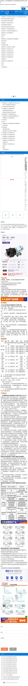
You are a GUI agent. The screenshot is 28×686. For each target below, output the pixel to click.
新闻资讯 (16, 11)
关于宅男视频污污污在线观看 (7, 12)
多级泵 (4, 145)
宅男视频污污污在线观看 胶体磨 (9, 136)
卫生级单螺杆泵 (6, 149)
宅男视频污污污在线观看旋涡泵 (9, 140)
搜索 (23, 8)
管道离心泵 (5, 119)
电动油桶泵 (5, 127)
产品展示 (11, 11)
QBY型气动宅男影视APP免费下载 (9, 104)
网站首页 (2, 11)
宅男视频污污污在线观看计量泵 (9, 108)
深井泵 (4, 147)
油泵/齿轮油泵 (5, 125)
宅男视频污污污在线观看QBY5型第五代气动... (11, 102)
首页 (5, 154)
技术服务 (21, 11)
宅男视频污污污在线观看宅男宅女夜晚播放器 (11, 123)
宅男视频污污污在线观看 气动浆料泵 (10, 130)
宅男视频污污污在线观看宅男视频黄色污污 (11, 116)
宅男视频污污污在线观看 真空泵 (9, 134)
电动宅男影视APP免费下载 (8, 110)
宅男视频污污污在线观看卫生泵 (9, 144)
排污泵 (4, 121)
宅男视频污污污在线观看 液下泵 (9, 132)
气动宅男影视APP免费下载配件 (9, 106)
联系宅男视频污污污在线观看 (26, 12)
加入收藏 (26, 6)
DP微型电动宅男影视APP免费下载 (9, 112)
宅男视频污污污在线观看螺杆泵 (9, 117)
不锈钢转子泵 (5, 142)
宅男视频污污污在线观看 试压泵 (9, 138)
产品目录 (8, 154)
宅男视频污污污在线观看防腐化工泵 (9, 114)
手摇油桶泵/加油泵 (6, 129)
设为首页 (22, 6)
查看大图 (12, 179)
